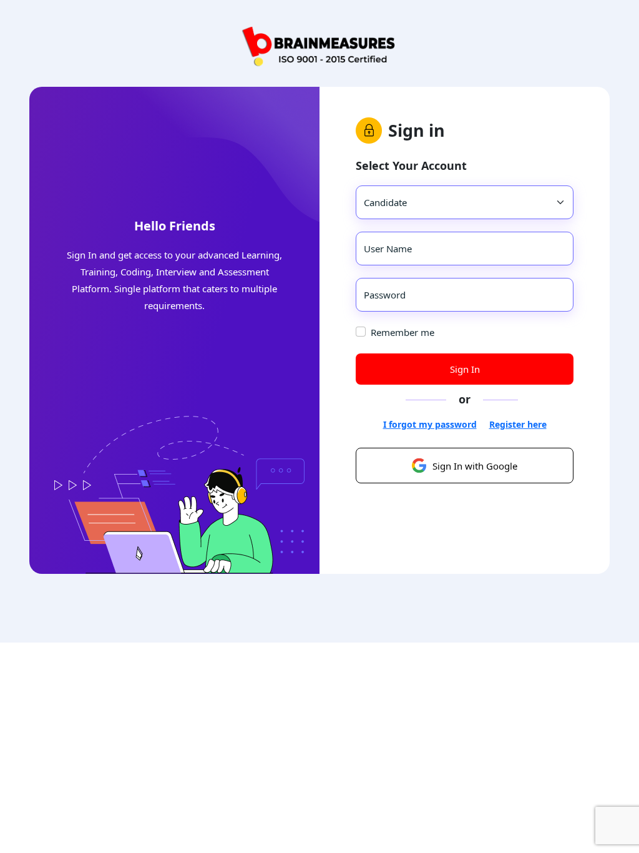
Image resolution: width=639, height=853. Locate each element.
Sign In (465, 369)
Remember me (402, 332)
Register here (518, 424)
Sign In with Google (474, 466)
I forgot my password (430, 424)
